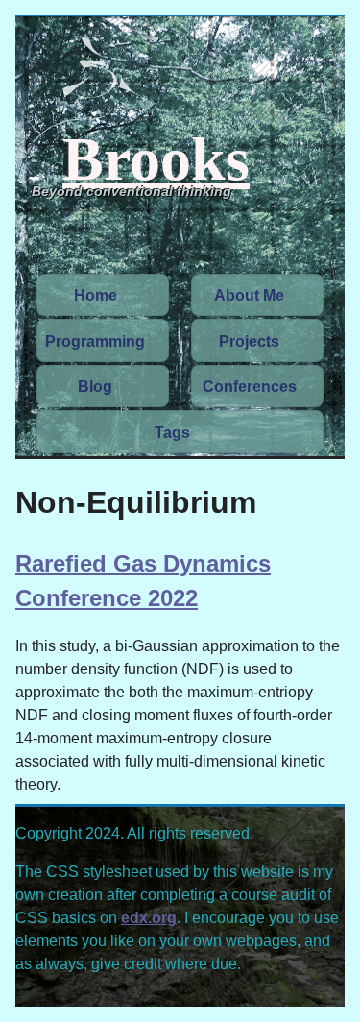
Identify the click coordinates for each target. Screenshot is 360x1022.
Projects (249, 341)
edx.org (149, 918)
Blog (95, 386)
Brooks (156, 157)
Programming (95, 341)
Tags (172, 433)
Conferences (250, 386)
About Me (249, 295)
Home (95, 295)
